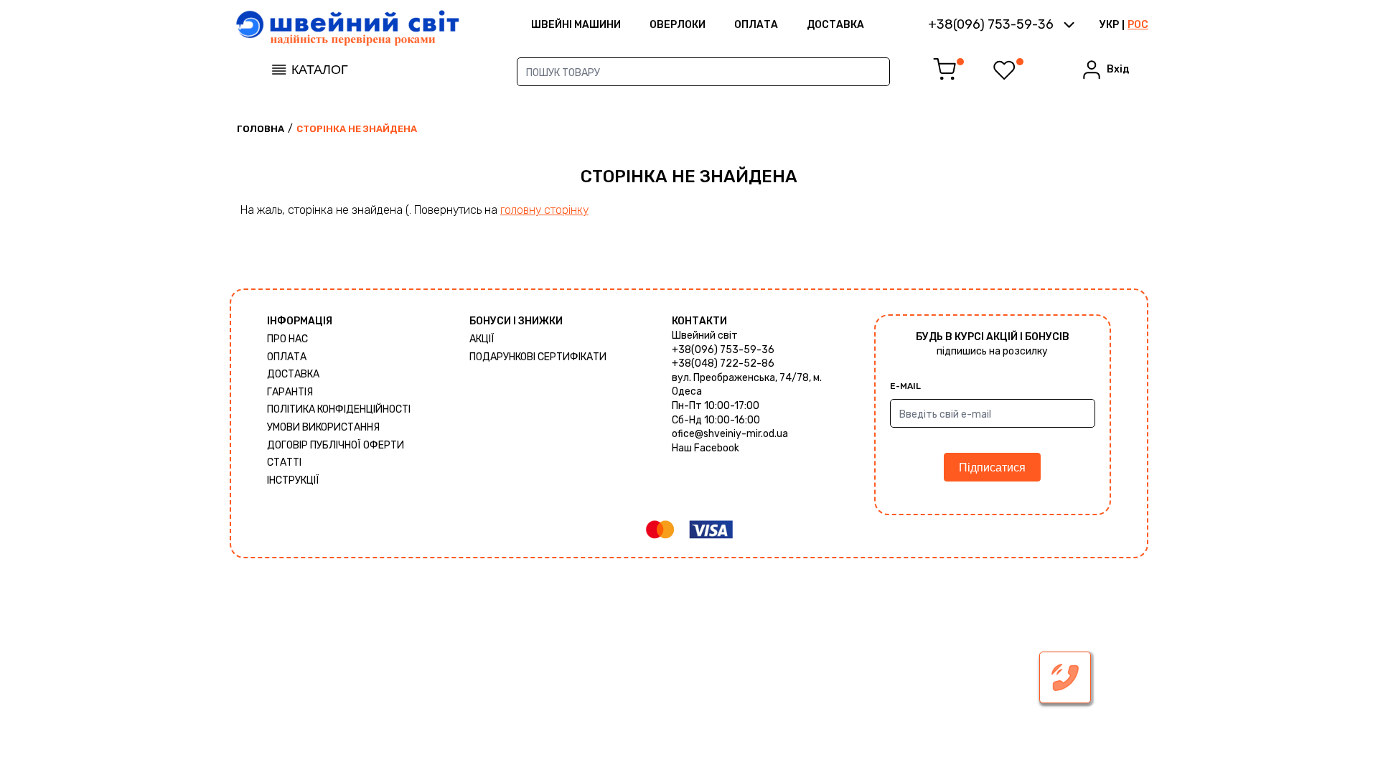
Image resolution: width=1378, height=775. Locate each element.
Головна (260, 128)
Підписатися (992, 467)
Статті (284, 462)
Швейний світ (705, 335)
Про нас (287, 339)
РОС (1138, 25)
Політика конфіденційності (339, 409)
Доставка (835, 25)
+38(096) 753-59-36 (723, 350)
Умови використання (323, 427)
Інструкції (293, 480)
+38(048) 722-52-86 (723, 363)
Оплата (756, 25)
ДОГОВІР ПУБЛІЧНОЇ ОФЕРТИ (335, 445)
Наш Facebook (705, 448)
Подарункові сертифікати (537, 357)
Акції (482, 339)
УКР (1109, 25)
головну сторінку (544, 210)
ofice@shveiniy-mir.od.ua (730, 434)
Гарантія (290, 392)
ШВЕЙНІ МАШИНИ (576, 25)
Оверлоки (678, 25)
